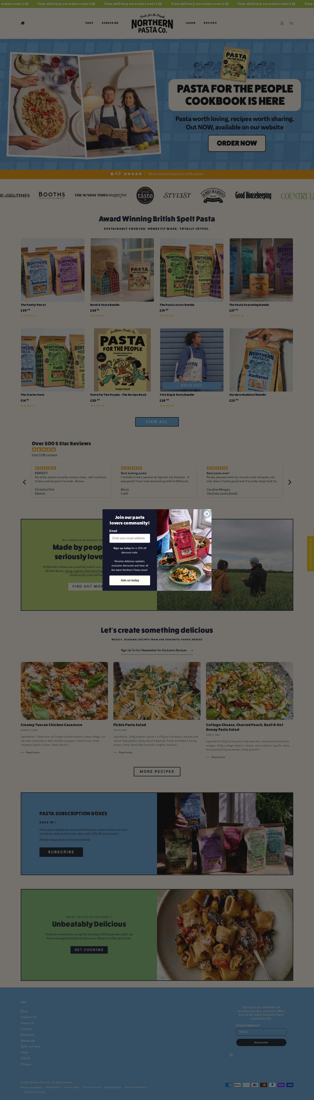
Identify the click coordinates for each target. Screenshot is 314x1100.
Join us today (129, 580)
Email (113, 530)
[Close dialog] (207, 514)
